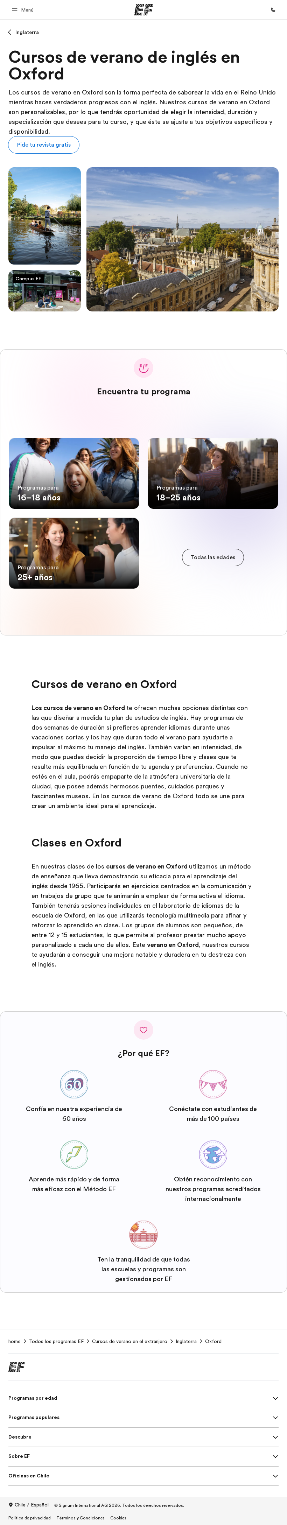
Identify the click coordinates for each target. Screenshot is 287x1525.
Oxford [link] (213, 1341)
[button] (23, 9)
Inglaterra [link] (186, 1341)
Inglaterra (27, 32)
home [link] (14, 1341)
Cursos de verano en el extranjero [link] (129, 1341)
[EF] (143, 9)
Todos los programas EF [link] (56, 1341)
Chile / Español (32, 1505)
